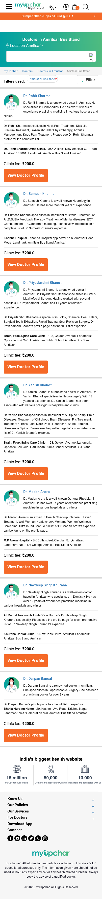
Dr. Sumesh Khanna (38, 194)
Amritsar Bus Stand (42, 79)
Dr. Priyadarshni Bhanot (42, 283)
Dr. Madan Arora (36, 492)
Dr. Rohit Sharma (37, 96)
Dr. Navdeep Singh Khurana (45, 585)
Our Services (18, 811)
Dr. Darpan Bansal (37, 679)
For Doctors (17, 817)
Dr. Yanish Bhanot (37, 385)
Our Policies (17, 805)
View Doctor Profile (25, 175)
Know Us (15, 798)
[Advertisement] (51, 893)
